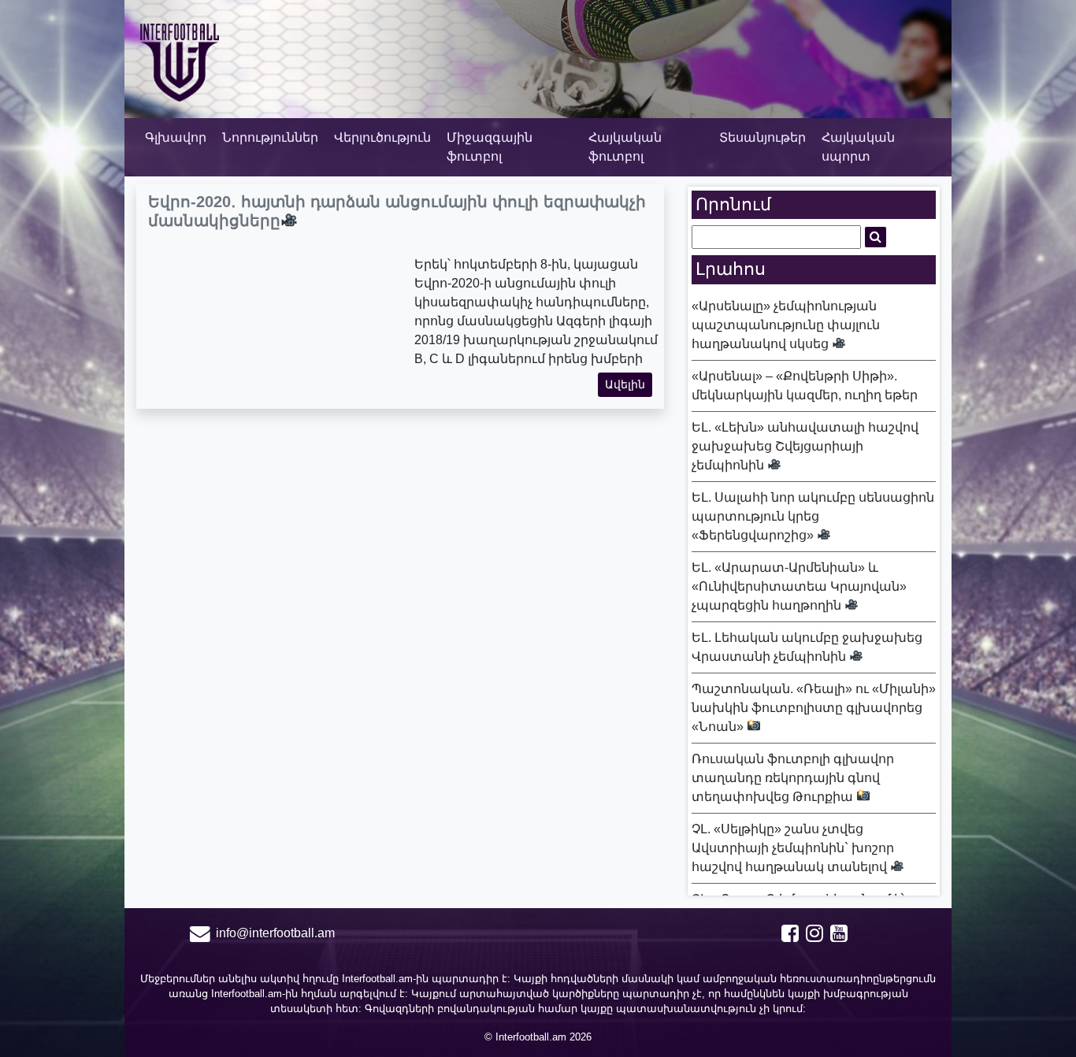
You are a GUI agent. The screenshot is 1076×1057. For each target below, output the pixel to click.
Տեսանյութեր (762, 137)
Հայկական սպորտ (858, 147)
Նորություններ (270, 137)
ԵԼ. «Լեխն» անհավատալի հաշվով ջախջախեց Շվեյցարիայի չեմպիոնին (805, 446)
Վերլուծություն (382, 137)
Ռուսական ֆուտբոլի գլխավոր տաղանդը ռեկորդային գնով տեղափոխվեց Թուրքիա (793, 777)
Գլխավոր (175, 137)
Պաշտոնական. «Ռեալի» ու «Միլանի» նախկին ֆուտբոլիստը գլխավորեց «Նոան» (814, 707)
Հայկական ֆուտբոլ (625, 147)
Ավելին (625, 384)
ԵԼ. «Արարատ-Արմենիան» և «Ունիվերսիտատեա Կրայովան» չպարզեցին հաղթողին (799, 586)
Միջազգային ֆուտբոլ (489, 147)
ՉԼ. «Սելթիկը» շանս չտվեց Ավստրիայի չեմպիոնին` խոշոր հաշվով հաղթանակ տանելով (793, 847)
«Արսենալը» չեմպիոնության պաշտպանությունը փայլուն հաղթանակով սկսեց (786, 324)
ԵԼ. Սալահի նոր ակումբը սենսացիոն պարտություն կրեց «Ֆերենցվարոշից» (813, 516)
